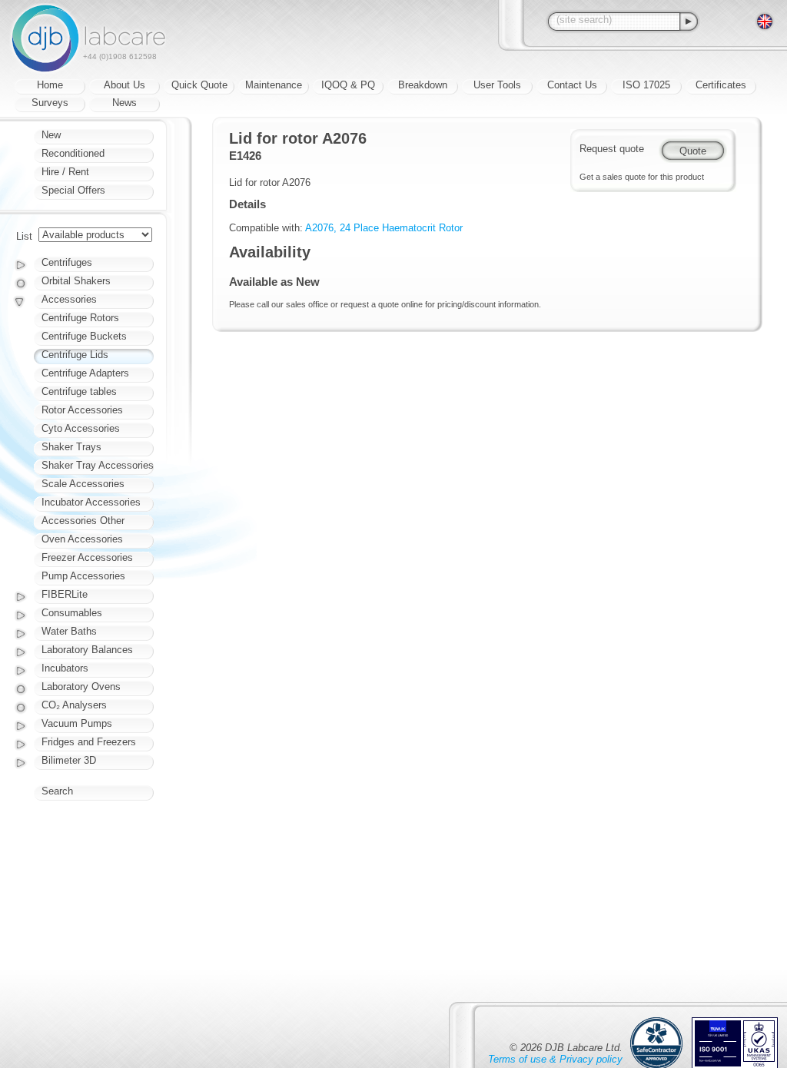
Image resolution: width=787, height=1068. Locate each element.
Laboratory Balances (87, 649)
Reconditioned (73, 153)
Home (50, 85)
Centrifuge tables (79, 391)
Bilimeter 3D (69, 760)
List (24, 236)
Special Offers (73, 190)
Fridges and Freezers (89, 742)
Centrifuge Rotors (80, 317)
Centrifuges (67, 262)
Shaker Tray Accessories (98, 465)
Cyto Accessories (81, 428)
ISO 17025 (646, 85)
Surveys (50, 102)
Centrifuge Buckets (84, 336)
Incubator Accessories (91, 502)
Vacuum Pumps (77, 723)
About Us (124, 85)
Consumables (72, 613)
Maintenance (273, 85)
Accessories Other (83, 520)
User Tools (497, 85)
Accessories (69, 299)
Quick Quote (199, 85)
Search (57, 791)
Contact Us (572, 85)
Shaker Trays (71, 447)
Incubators (65, 668)
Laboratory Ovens (81, 686)
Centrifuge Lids (75, 354)
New (51, 135)
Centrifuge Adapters (85, 373)
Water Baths (69, 631)
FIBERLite (65, 594)
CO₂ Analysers (74, 705)
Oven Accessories (82, 539)
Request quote (611, 148)
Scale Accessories (83, 483)
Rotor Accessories (82, 410)
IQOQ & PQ (348, 85)
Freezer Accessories (87, 557)
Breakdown (422, 85)
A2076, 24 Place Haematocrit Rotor (384, 228)
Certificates (721, 85)
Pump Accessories (83, 576)
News (124, 102)
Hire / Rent (65, 171)
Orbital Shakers (76, 281)
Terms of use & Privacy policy (555, 1059)
